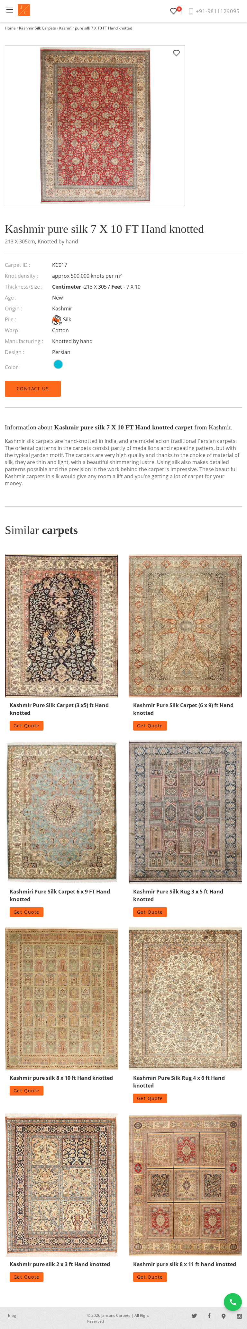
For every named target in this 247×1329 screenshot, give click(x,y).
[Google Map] (223, 1316)
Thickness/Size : (23, 286)
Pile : (10, 319)
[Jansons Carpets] (24, 10)
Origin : (13, 308)
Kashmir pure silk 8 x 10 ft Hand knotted (61, 1077)
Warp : (13, 330)
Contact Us (33, 388)
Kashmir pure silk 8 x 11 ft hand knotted (184, 1264)
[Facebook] (209, 1316)
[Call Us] (233, 1302)
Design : (14, 352)
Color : (13, 367)
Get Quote (27, 726)
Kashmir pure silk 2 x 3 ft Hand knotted (60, 1264)
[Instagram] (239, 1316)
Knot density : (21, 275)
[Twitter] (194, 1316)
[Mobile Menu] (9, 10)
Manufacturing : (24, 341)
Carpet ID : (17, 264)
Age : (10, 297)
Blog (12, 1315)
